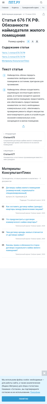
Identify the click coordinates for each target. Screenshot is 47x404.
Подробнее (35, 392)
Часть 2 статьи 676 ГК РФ (13, 57)
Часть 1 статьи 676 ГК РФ (13, 53)
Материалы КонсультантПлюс (15, 61)
